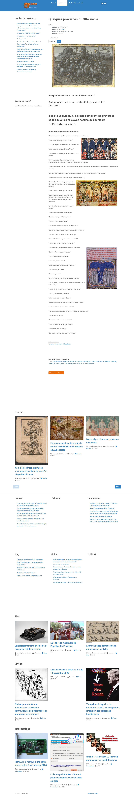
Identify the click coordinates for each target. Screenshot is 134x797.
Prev (16, 486)
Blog (63, 29)
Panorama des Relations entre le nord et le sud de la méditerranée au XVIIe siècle (66, 446)
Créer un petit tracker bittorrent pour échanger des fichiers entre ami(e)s (66, 777)
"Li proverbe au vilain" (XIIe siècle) (59, 344)
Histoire (44, 478)
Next (117, 486)
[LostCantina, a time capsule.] (30, 5)
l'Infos (44, 718)
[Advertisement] (29, 86)
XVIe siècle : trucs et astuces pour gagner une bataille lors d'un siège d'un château (31, 471)
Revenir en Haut (93, 793)
